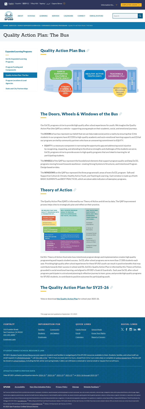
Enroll (78, 333)
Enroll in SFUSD (96, 16)
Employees (42, 337)
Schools (31, 16)
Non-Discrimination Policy (40, 387)
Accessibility (20, 387)
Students (41, 333)
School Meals (97, 329)
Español (18, 3)
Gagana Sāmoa (57, 3)
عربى (48, 3)
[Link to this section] (87, 51)
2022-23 (60, 375)
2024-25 (42, 375)
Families (41, 329)
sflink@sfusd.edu (23, 358)
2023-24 (51, 375)
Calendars (68, 16)
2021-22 (68, 375)
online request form (123, 358)
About (20, 16)
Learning (43, 16)
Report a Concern (98, 337)
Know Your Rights (99, 333)
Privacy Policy (61, 387)
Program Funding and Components (14, 68)
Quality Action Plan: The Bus (17, 75)
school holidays (19, 361)
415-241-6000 (9, 335)
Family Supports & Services (29, 25)
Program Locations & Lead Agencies (16, 81)
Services (55, 16)
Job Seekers (54, 333)
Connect (81, 16)
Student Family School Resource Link (25, 355)
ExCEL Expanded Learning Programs (16, 60)
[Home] (9, 16)
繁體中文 (26, 3)
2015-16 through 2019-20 (86, 375)
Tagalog (42, 3)
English (11, 3)
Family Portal (81, 329)
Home (5, 25)
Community (54, 329)
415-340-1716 (41, 358)
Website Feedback (91, 387)
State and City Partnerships (17, 88)
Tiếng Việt (34, 3)
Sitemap (75, 387)
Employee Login (129, 5)
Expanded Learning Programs (54, 25)
